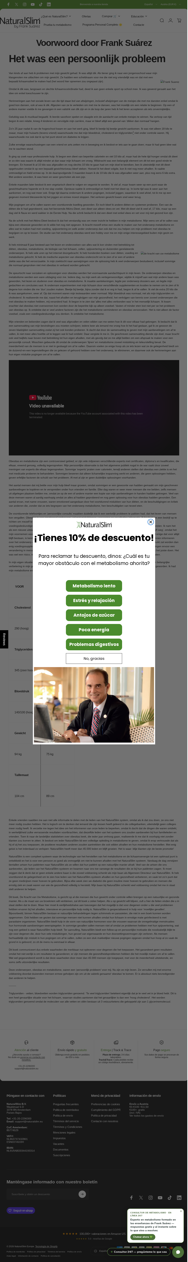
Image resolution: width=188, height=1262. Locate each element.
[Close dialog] (149, 522)
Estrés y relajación (92, 600)
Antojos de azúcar (92, 615)
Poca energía (92, 630)
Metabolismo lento (92, 586)
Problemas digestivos (92, 644)
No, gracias (92, 658)
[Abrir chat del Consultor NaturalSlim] (175, 1252)
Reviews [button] (4, 639)
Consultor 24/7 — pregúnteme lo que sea (137, 1251)
